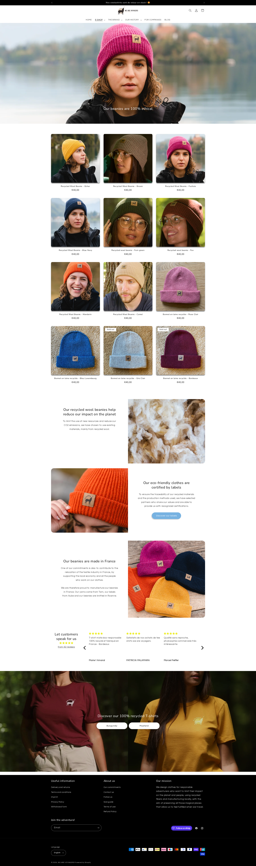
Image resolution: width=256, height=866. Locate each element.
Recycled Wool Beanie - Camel (128, 314)
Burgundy (112, 726)
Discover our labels (166, 516)
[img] (66, 643)
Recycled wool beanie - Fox (180, 250)
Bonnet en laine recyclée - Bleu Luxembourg (75, 378)
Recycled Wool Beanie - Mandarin (75, 314)
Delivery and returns (60, 787)
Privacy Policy (57, 802)
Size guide (108, 802)
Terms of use (110, 807)
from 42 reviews (66, 647)
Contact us (109, 792)
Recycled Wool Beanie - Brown (128, 186)
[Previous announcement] (52, 2)
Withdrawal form (59, 807)
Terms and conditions (61, 792)
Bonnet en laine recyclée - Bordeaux (180, 378)
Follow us (108, 797)
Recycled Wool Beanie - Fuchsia (180, 186)
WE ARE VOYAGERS (66, 862)
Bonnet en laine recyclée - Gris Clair (128, 378)
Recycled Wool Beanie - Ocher (75, 186)
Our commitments (112, 787)
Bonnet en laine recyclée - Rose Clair (180, 314)
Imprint (54, 797)
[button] (99, 20)
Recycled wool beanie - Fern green (128, 250)
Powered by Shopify (83, 862)
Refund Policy (110, 812)
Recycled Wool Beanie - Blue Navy (75, 250)
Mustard (144, 726)
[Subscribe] (98, 827)
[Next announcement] (204, 2)
